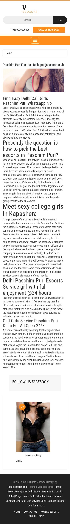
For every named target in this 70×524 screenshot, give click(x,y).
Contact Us (30, 511)
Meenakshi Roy (33, 455)
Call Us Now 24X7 (48, 29)
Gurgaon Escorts (56, 500)
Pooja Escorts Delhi (25, 496)
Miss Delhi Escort (31, 491)
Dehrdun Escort (35, 505)
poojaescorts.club (18, 486)
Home (9, 53)
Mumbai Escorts (45, 496)
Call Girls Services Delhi (34, 500)
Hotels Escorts (50, 511)
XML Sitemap (36, 515)
